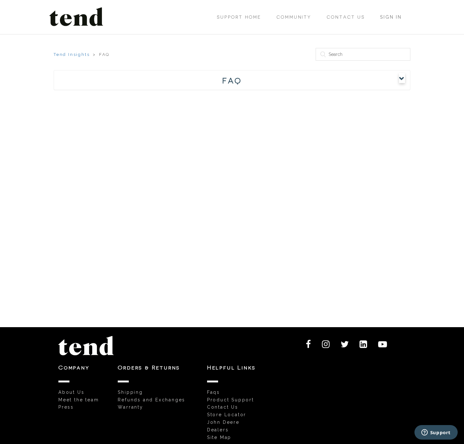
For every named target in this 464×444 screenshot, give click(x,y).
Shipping (130, 392)
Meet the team (78, 399)
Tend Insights (72, 54)
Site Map (219, 437)
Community (294, 17)
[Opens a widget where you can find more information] (436, 433)
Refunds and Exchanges (151, 399)
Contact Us (346, 17)
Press (66, 407)
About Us (71, 392)
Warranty (130, 407)
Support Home (239, 17)
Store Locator (226, 414)
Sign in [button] (391, 17)
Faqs (213, 392)
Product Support (230, 399)
